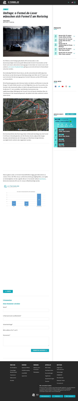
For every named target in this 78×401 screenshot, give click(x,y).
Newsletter (69, 86)
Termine (47, 381)
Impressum (13, 375)
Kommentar (6, 335)
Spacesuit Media (26, 367)
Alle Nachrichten (49, 370)
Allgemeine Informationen (60, 368)
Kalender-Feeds (61, 380)
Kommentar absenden (39, 350)
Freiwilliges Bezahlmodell (13, 371)
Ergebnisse (48, 376)
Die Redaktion (13, 367)
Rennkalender (60, 377)
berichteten (42, 179)
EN (72, 2)
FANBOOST (59, 375)
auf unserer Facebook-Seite (15, 67)
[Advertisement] (26, 157)
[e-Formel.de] (11, 2)
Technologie (60, 372)
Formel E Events (70, 114)
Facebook (55, 86)
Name (6, 307)
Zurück (9, 291)
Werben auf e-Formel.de (37, 368)
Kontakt (12, 380)
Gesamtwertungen (49, 378)
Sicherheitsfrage (8, 324)
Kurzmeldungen (49, 373)
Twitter (59, 86)
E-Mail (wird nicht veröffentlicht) (12, 316)
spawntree (24, 376)
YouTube (62, 86)
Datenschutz (13, 377)
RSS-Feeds (48, 367)
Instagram (66, 86)
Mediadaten (36, 372)
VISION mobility (26, 370)
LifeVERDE (24, 373)
